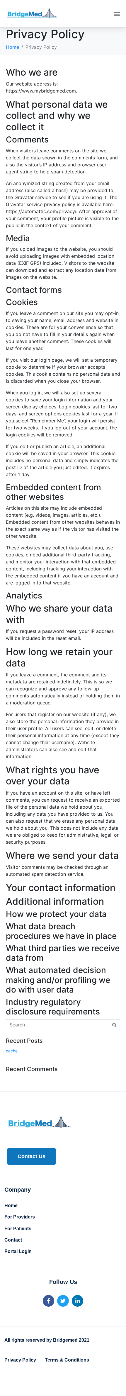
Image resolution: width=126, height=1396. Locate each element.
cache (12, 1050)
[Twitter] (63, 1301)
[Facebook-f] (49, 1301)
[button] (117, 14)
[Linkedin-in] (78, 1301)
